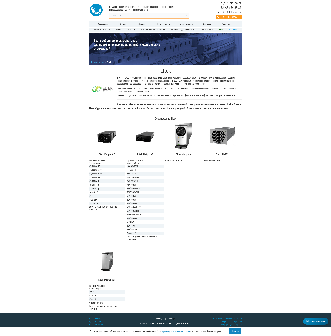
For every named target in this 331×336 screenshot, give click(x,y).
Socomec (233, 29)
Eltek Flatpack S (106, 154)
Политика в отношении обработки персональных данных (227, 320)
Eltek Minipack (183, 154)
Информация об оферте (231, 324)
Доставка (207, 24)
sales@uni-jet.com (227, 12)
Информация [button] (186, 24)
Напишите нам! (317, 321)
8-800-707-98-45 (231, 6)
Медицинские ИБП (102, 29)
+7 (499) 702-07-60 (181, 323)
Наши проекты (95, 318)
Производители (163, 24)
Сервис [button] (141, 24)
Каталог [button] (123, 24)
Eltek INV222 (222, 154)
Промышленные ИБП (125, 29)
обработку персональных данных (175, 331)
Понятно (235, 331)
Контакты (225, 24)
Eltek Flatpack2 (145, 154)
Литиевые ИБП (206, 29)
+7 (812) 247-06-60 (231, 3)
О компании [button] (103, 24)
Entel (221, 29)
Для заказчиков (96, 321)
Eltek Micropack (106, 279)
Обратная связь (230, 16)
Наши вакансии (96, 324)
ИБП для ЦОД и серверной (182, 29)
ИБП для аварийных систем (153, 29)
